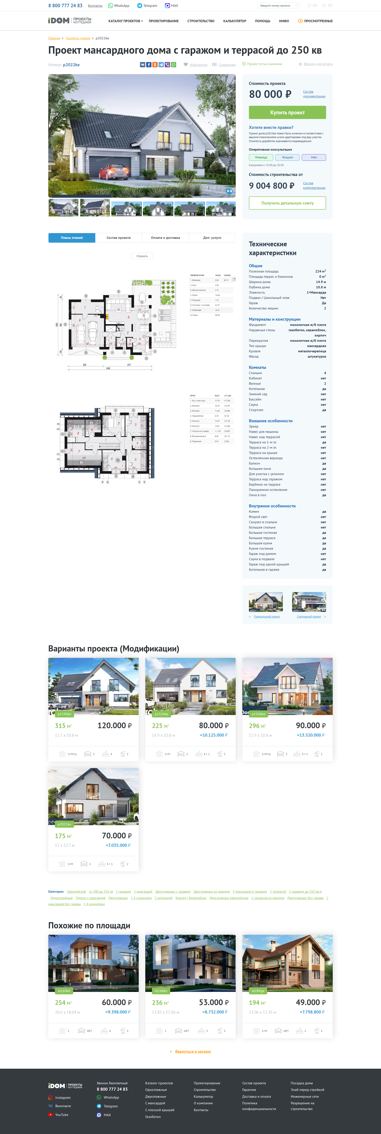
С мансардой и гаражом (250, 891)
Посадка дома (302, 1083)
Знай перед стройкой (307, 1089)
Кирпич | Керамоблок (191, 898)
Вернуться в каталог (193, 1051)
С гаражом (123, 891)
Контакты (95, 5)
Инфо (284, 21)
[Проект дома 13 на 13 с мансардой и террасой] (287, 963)
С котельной (163, 898)
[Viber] (167, 64)
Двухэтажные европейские (228, 898)
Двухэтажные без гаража (305, 898)
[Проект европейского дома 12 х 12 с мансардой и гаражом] (266, 602)
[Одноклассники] (155, 64)
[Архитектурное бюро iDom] (69, 20)
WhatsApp (261, 157)
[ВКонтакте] (142, 64)
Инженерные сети (305, 1096)
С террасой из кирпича (268, 898)
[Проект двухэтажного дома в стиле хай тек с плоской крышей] (93, 963)
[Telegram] (161, 64)
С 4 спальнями (141, 898)
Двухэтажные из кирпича (212, 891)
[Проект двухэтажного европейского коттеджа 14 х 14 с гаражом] (309, 602)
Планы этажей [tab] (72, 237)
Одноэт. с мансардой (90, 898)
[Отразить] (142, 256)
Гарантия (249, 1089)
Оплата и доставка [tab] (165, 237)
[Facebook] (148, 64)
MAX (314, 157)
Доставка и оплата (256, 1096)
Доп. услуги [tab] (212, 237)
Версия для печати (318, 64)
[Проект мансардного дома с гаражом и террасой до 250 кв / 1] (142, 144)
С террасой (278, 891)
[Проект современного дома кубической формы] (190, 963)
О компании (203, 1103)
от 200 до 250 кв (101, 891)
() (315, 5)
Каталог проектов (124, 21)
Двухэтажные (118, 898)
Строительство (201, 21)
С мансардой (143, 891)
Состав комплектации (314, 185)
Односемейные (61, 898)
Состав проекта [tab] (119, 237)
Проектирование (164, 21)
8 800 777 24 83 (65, 5)
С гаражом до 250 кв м (305, 891)
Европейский (76, 891)
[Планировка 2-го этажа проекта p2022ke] (142, 446)
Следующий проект (309, 616)
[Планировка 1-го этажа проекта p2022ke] (142, 325)
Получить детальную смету (287, 203)
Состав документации (314, 93)
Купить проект (287, 112)
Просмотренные (318, 21)
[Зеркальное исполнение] (229, 191)
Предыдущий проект (267, 616)
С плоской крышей (159, 1110)
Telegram (287, 157)
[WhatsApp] (173, 64)
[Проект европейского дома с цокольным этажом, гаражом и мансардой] (93, 686)
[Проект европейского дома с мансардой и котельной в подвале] (287, 686)
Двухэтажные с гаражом (172, 891)
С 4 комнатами (94, 904)
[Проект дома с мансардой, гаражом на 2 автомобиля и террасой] (190, 686)
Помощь (262, 21)
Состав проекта (254, 1083)
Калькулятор (234, 21)
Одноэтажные (156, 1089)
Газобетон (153, 1116)
